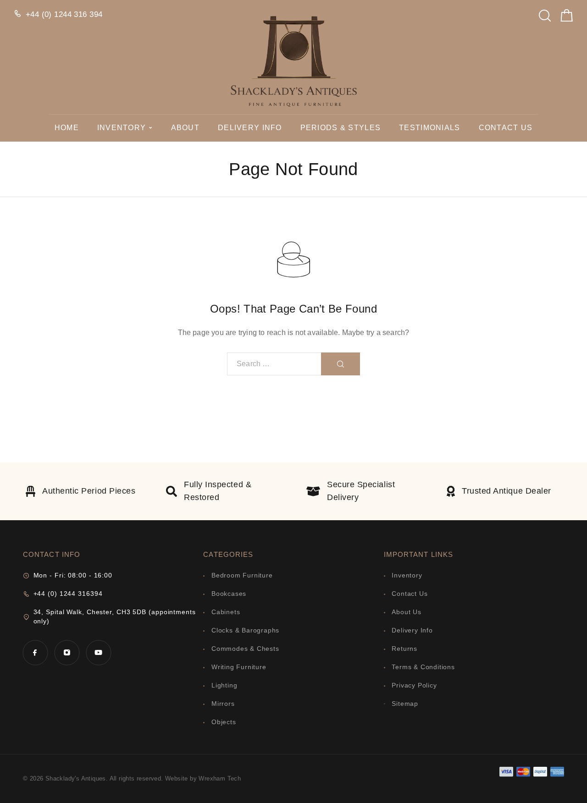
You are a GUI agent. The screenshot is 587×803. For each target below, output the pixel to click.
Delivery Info (250, 128)
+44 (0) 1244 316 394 (64, 14)
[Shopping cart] (566, 18)
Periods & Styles (340, 128)
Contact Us (506, 128)
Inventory (121, 128)
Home (67, 128)
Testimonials (429, 128)
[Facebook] (35, 652)
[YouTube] (98, 652)
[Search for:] (274, 363)
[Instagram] (67, 652)
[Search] (545, 13)
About (185, 128)
